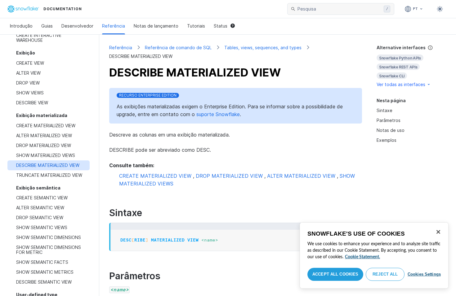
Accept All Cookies (335, 274)
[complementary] (411, 66)
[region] (374, 255)
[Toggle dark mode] (440, 9)
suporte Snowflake (218, 114)
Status (220, 25)
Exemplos (386, 140)
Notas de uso (391, 130)
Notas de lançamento (156, 25)
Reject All (385, 274)
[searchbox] (339, 9)
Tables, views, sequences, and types (263, 47)
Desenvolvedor (77, 25)
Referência (113, 25)
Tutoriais (196, 25)
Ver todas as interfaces (401, 84)
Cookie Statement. (362, 257)
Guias (47, 25)
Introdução (21, 25)
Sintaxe (384, 110)
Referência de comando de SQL (178, 47)
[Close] (438, 232)
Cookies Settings (424, 274)
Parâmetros (388, 120)
